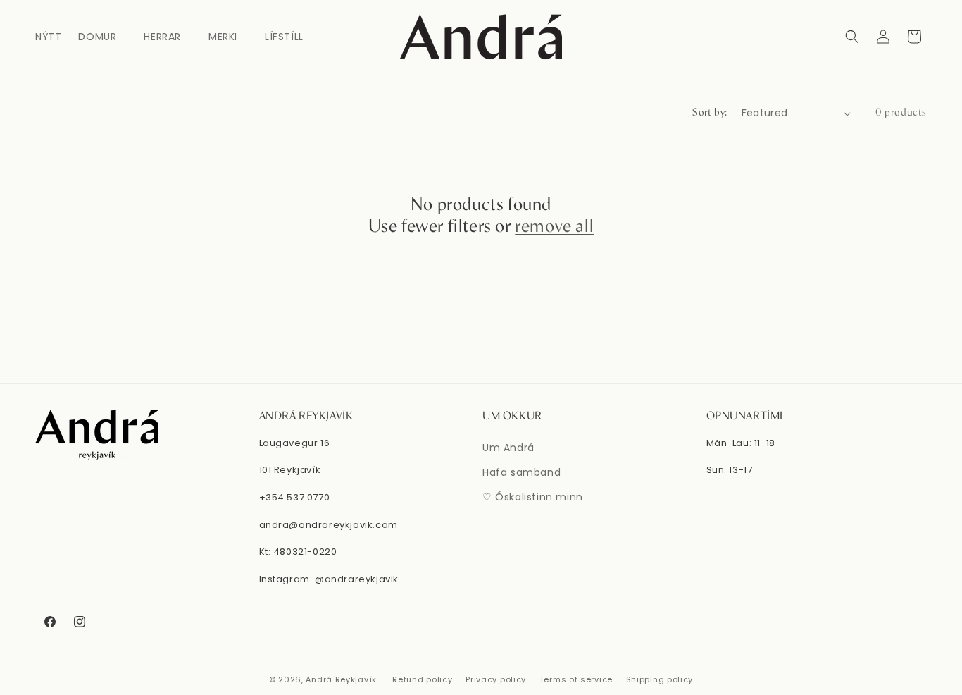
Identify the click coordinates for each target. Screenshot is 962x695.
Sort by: (709, 113)
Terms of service (576, 679)
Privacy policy (496, 679)
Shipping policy (660, 679)
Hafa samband (521, 472)
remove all (554, 227)
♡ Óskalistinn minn (532, 497)
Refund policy (422, 679)
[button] (102, 36)
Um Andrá (508, 448)
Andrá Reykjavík (342, 679)
